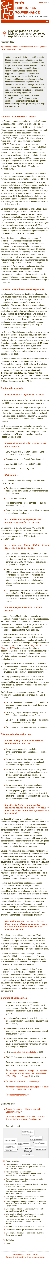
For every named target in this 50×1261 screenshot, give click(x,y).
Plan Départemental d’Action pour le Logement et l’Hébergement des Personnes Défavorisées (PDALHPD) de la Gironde (26, 1073)
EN (39, 2)
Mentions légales (18, 1254)
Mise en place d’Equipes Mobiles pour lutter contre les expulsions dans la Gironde (28, 1151)
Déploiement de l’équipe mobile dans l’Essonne (24, 1229)
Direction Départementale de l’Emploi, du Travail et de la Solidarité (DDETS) (27, 1088)
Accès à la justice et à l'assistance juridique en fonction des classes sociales (36, 1138)
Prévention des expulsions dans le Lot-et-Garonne (25, 1226)
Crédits (35, 1254)
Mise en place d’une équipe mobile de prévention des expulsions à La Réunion (26, 1185)
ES (43, 2)
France (8, 1243)
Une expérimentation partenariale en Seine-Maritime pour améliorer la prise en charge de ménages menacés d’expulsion (26, 1191)
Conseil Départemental (17, 1094)
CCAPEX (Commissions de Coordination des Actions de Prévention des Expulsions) (25, 1118)
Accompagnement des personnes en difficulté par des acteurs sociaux (27, 1133)
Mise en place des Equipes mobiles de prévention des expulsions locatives (25, 1234)
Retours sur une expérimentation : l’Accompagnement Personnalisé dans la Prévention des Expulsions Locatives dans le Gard (25, 1174)
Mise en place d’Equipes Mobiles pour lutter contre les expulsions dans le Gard (25, 1210)
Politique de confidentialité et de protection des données (25, 1257)
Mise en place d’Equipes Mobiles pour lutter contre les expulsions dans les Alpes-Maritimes (25, 1215)
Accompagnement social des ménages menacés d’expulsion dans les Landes (24, 1180)
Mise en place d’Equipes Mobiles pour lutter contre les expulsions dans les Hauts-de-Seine (25, 1197)
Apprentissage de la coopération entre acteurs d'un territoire (40, 1143)
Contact (28, 1254)
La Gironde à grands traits (25, 1051)
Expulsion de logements (41, 1149)
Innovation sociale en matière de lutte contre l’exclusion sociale (10, 1140)
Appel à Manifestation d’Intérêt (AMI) (22, 1081)
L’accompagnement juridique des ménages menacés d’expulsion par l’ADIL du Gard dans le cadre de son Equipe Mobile (26, 1203)
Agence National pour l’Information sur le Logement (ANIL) (23, 1110)
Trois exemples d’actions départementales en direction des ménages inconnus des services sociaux (23, 1221)
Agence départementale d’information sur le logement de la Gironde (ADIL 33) (24, 48)
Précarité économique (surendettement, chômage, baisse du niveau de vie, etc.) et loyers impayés (10, 1148)
